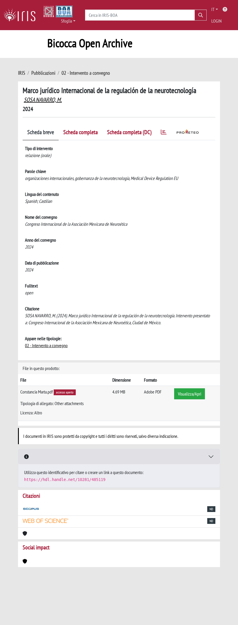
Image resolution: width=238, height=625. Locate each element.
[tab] (163, 133)
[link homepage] (21, 15)
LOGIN (216, 21)
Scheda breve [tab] (40, 132)
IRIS (21, 73)
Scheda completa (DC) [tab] (129, 132)
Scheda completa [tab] (80, 132)
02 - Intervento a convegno (86, 73)
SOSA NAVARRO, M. (43, 99)
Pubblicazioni (43, 73)
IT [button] (212, 9)
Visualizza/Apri (189, 394)
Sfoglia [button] (66, 21)
